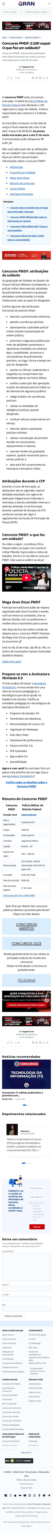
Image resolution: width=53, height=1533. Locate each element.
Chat (33, 1339)
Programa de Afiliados (12, 1363)
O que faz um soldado (22, 172)
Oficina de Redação (11, 1425)
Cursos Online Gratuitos (13, 1429)
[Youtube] (24, 1496)
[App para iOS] (15, 1496)
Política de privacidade (27, 1480)
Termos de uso (26, 1484)
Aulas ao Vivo (35, 1392)
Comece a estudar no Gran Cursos (26, 1005)
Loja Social (6, 1347)
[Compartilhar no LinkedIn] (39, 78)
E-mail (5, 1295)
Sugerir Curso (35, 1401)
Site (4, 1305)
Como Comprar (9, 1343)
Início (4, 37)
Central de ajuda (38, 1335)
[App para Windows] (5, 1496)
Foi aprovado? (37, 1371)
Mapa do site (26, 1488)
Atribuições (16, 167)
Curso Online (17, 188)
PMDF (44, 37)
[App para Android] (20, 1496)
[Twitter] (44, 1496)
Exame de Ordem (10, 1395)
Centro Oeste (16, 37)
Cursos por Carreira (11, 1412)
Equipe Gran (28, 67)
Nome (5, 1285)
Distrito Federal (32, 37)
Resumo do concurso (22, 183)
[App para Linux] (10, 1496)
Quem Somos (8, 1335)
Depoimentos (35, 1384)
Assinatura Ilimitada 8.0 (20, 776)
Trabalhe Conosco (10, 1367)
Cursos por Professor (11, 1421)
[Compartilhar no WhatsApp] (43, 78)
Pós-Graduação (9, 1404)
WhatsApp (35, 1343)
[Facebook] (39, 1496)
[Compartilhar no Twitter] (36, 78)
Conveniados (8, 1359)
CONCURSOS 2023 (26, 943)
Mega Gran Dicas (20, 178)
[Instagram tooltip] (29, 1496)
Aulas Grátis (34, 1397)
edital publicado (28, 814)
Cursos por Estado (10, 1416)
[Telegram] (48, 1496)
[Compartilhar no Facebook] (32, 78)
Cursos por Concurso (11, 1408)
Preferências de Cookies (13, 1372)
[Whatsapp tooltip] (34, 1496)
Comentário (8, 1251)
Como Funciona (9, 1339)
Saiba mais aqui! (11, 661)
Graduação (7, 1399)
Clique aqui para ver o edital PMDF (19, 895)
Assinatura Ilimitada (21, 194)
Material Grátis (35, 1388)
